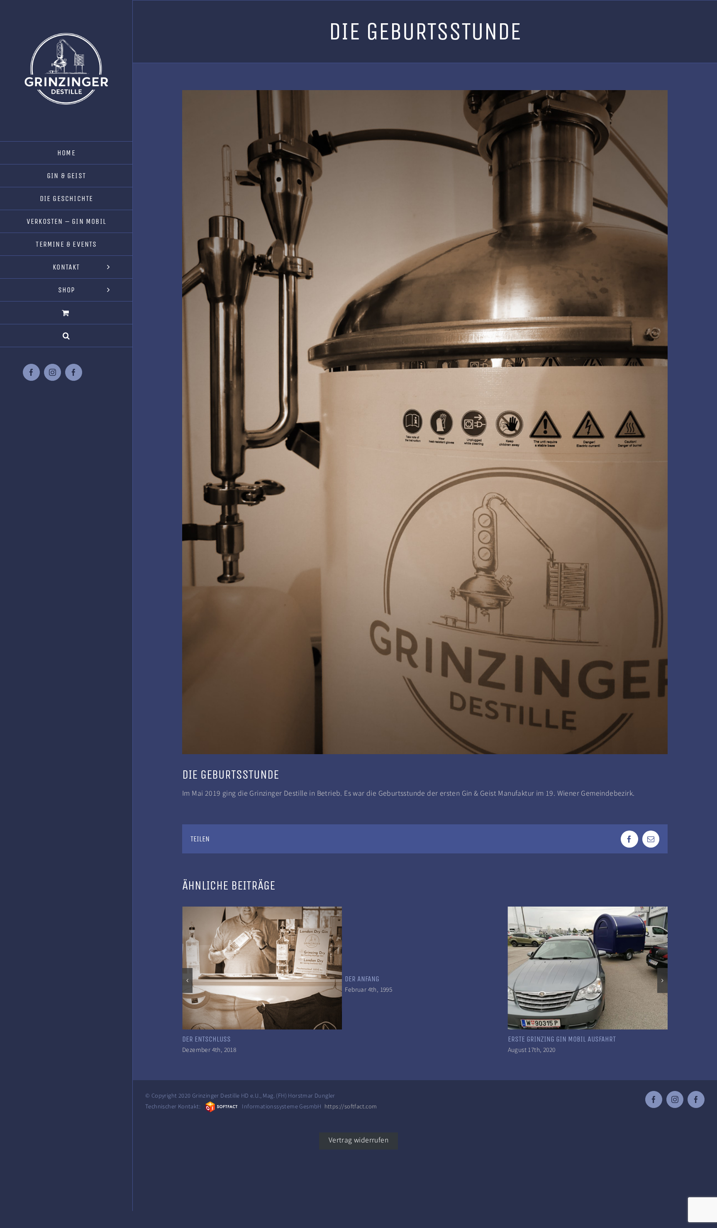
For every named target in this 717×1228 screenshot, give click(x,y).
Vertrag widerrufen (358, 1139)
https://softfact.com (350, 1106)
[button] (66, 335)
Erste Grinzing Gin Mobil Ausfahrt (399, 1039)
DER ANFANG (199, 978)
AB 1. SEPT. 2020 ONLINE (543, 1039)
